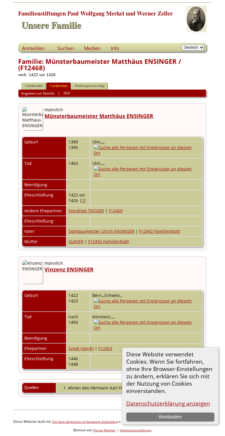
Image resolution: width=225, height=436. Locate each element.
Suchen (65, 48)
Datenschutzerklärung (135, 430)
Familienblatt (58, 86)
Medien (92, 48)
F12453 (105, 348)
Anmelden (33, 48)
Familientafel (33, 86)
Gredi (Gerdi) (81, 348)
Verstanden (170, 416)
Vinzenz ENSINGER (69, 269)
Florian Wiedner (104, 430)
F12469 (115, 210)
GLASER (76, 241)
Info (115, 48)
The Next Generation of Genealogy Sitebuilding (85, 422)
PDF (67, 93)
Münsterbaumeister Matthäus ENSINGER (99, 115)
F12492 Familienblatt (159, 231)
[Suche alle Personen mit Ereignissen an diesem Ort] (146, 153)
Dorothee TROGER (86, 210)
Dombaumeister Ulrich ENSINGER (101, 231)
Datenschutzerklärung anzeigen (168, 403)
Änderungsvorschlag (89, 86)
